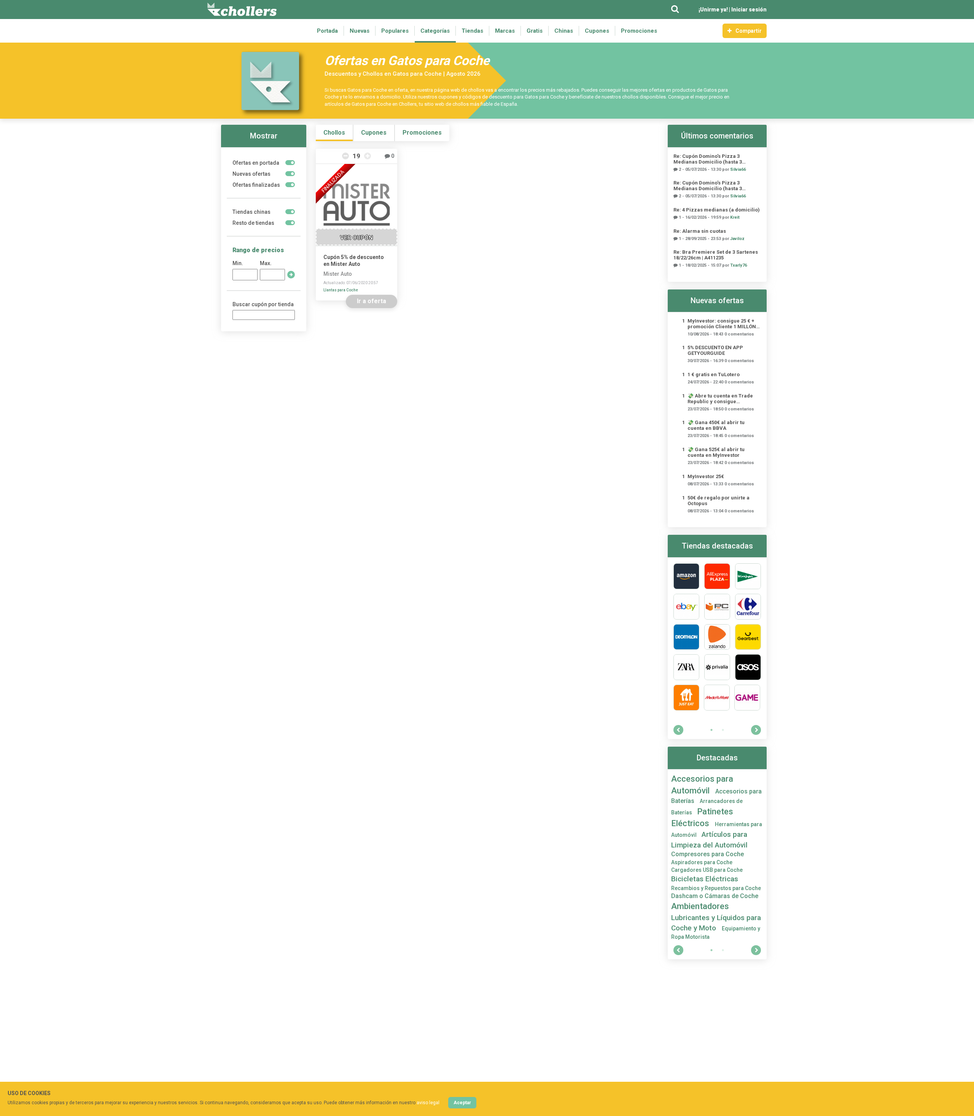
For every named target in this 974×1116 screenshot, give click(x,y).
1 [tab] (711, 730)
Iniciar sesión (749, 9)
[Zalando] (717, 637)
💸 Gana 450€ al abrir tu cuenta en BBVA (716, 425)
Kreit (735, 217)
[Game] (747, 697)
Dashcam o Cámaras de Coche (714, 896)
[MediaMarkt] (717, 697)
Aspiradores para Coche (701, 862)
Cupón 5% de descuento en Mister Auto (353, 260)
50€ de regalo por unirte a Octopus (719, 500)
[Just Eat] (686, 697)
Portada (327, 30)
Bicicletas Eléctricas (704, 878)
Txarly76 (738, 265)
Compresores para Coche (707, 854)
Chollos (334, 132)
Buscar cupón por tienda (263, 304)
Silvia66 (738, 169)
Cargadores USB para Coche (707, 870)
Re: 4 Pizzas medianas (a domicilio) (716, 210)
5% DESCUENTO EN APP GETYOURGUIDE (715, 350)
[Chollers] (242, 9)
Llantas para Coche (340, 290)
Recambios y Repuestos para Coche (716, 888)
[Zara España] (686, 667)
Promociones (639, 30)
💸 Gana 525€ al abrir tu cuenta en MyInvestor (716, 452)
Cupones (597, 30)
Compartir (748, 31)
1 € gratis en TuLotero (714, 374)
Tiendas (472, 30)
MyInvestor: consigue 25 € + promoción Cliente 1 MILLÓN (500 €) (722, 323)
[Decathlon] (686, 637)
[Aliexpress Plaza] (717, 576)
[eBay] (686, 606)
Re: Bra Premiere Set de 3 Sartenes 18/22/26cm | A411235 (715, 255)
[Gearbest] (748, 637)
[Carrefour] (748, 606)
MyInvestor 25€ (706, 476)
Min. (237, 263)
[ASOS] (748, 667)
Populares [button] (395, 30)
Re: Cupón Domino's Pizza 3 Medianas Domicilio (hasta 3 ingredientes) (707, 159)
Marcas (505, 30)
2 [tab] (723, 730)
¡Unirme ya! (713, 9)
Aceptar (462, 1102)
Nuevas (359, 30)
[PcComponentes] (717, 606)
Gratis (535, 30)
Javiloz (737, 238)
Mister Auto (337, 274)
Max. (266, 263)
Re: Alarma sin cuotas (699, 231)
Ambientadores (700, 906)
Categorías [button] (435, 30)
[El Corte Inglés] (748, 576)
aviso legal (428, 1102)
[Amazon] (686, 576)
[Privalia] (717, 667)
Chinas (563, 30)
